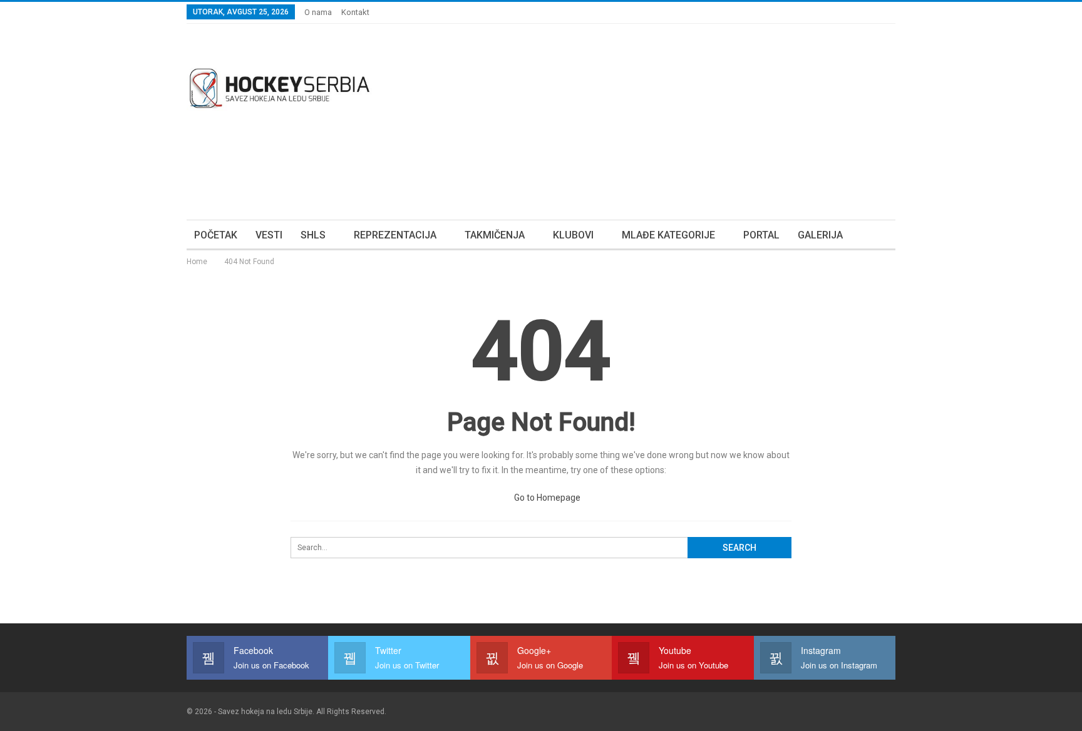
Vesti (268, 235)
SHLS (313, 235)
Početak (215, 235)
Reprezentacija (395, 235)
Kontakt (355, 12)
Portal (761, 235)
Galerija (820, 235)
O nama (318, 12)
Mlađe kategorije (668, 235)
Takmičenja (495, 235)
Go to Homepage (546, 498)
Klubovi (573, 235)
